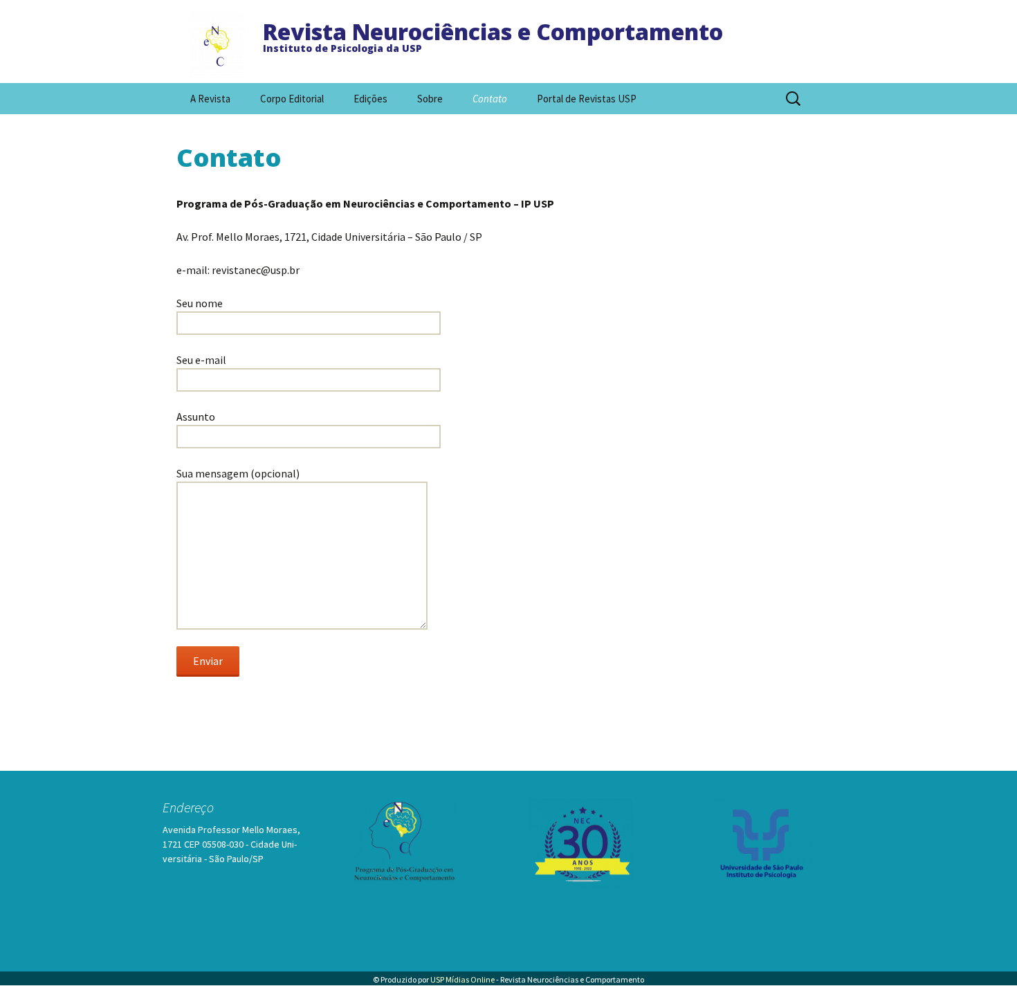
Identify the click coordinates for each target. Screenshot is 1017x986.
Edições (370, 98)
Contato (490, 98)
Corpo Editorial (292, 98)
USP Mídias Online (462, 979)
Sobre (430, 98)
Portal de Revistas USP (586, 98)
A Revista (210, 98)
